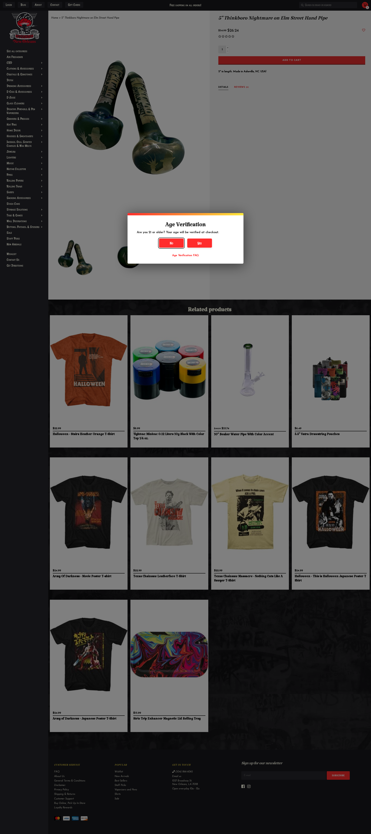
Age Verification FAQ (185, 255)
